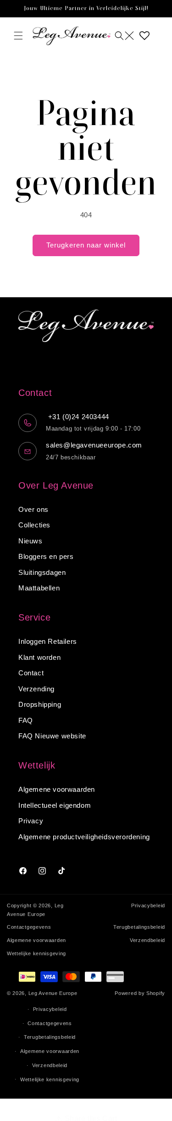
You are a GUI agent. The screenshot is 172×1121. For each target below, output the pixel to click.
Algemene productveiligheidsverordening (84, 837)
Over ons (33, 509)
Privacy (30, 821)
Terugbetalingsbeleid (139, 927)
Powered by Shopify (140, 993)
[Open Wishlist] (144, 36)
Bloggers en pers (46, 556)
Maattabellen (39, 588)
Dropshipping (39, 704)
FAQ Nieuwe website (52, 736)
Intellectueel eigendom (54, 805)
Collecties (34, 525)
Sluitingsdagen (42, 572)
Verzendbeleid (147, 940)
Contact (31, 673)
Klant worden (39, 657)
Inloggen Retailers (47, 641)
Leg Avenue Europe (53, 993)
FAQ (25, 720)
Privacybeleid (148, 905)
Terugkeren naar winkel (86, 245)
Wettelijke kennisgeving (36, 953)
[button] (18, 36)
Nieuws (30, 541)
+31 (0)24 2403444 (77, 417)
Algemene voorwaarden (56, 789)
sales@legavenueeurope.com (94, 445)
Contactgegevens (29, 927)
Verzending (36, 689)
